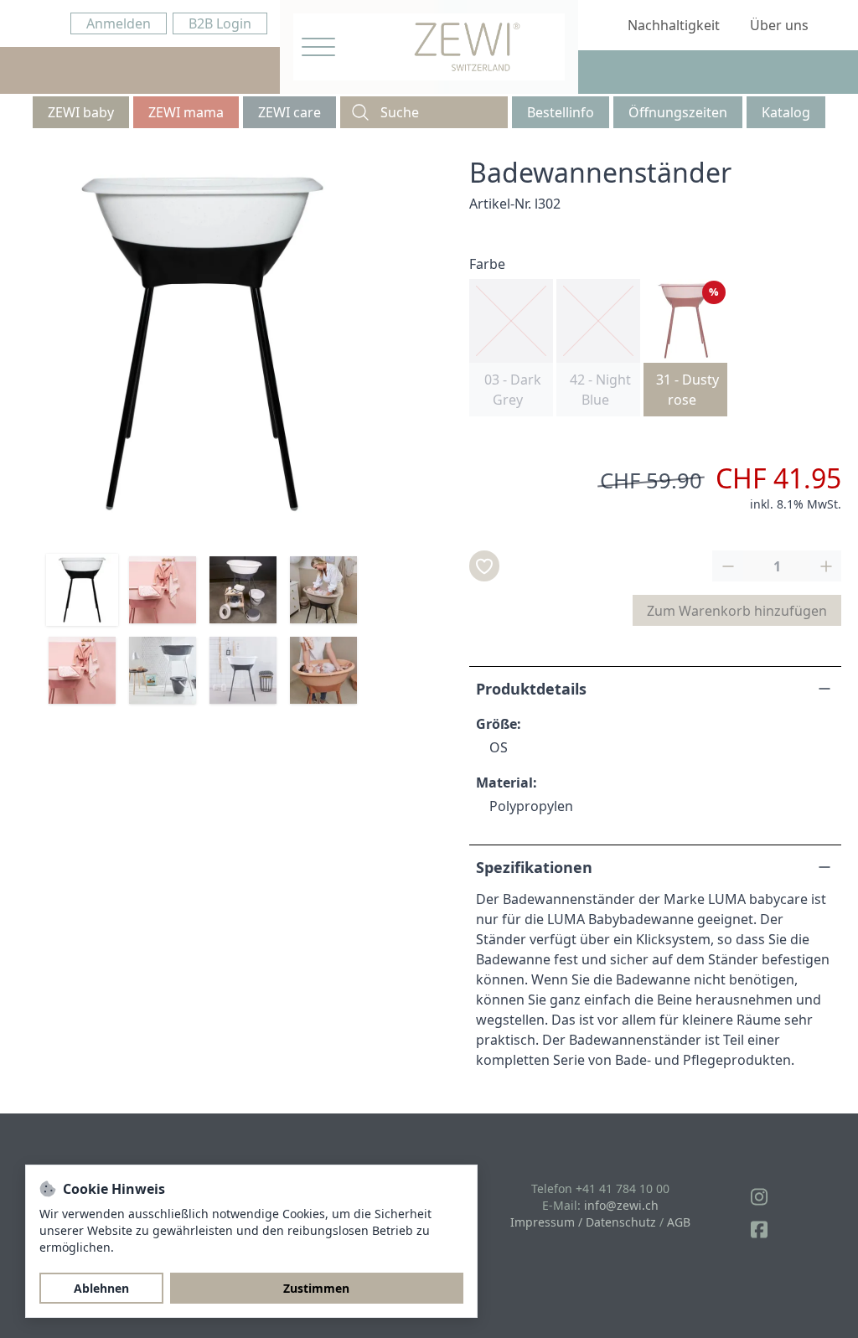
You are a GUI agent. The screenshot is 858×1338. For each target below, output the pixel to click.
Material (504, 782)
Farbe (487, 264)
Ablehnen (101, 1288)
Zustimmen (316, 1288)
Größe (496, 724)
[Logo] (467, 47)
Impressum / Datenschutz (583, 1222)
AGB (678, 1222)
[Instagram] (759, 1196)
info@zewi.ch (621, 1205)
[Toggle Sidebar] (318, 47)
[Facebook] (759, 1229)
